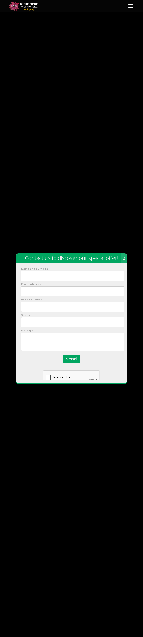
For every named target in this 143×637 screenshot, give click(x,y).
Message (27, 330)
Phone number (31, 299)
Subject (26, 315)
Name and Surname (34, 268)
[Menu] (131, 6)
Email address (31, 284)
